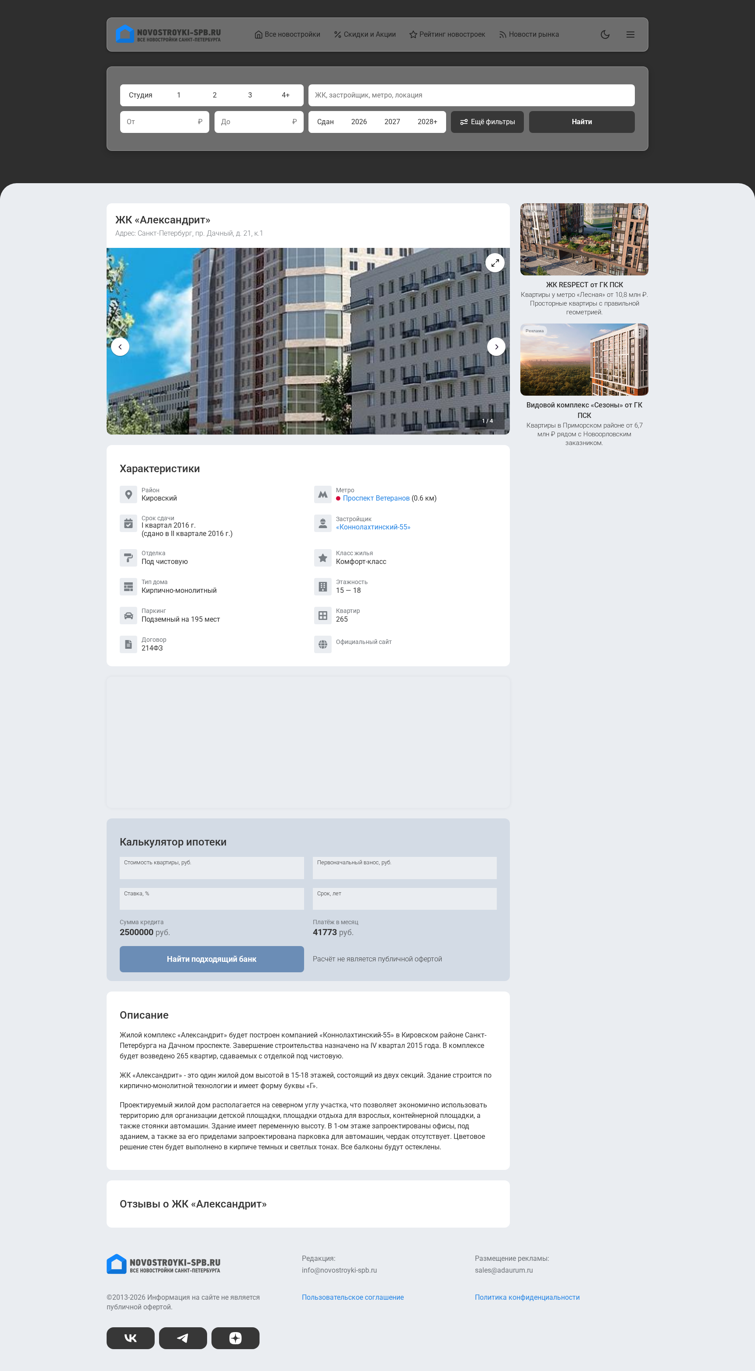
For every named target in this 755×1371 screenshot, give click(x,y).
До (225, 122)
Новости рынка (534, 34)
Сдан (325, 122)
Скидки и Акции (370, 34)
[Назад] (120, 347)
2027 (392, 122)
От (131, 122)
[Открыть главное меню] (628, 34)
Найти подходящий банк (211, 959)
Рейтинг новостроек (452, 34)
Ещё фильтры (493, 122)
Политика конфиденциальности (527, 1297)
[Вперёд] (496, 347)
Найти (582, 122)
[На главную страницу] (168, 40)
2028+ (427, 122)
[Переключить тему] (603, 34)
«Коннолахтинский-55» (373, 527)
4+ (286, 95)
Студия (140, 95)
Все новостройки (292, 34)
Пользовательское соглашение (353, 1297)
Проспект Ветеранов (376, 498)
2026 (359, 122)
